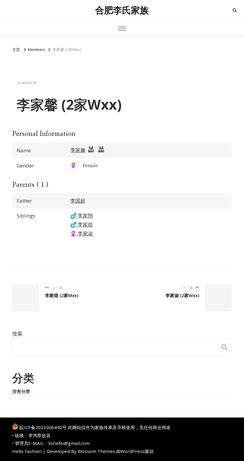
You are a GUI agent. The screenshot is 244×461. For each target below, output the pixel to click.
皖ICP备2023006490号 (43, 427)
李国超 (77, 200)
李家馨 (77, 150)
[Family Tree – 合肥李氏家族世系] (91, 150)
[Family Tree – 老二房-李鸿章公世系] (101, 150)
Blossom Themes (96, 451)
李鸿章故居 (39, 435)
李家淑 (81, 233)
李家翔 (81, 215)
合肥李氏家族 (122, 10)
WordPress (133, 451)
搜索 (17, 333)
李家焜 (81, 224)
